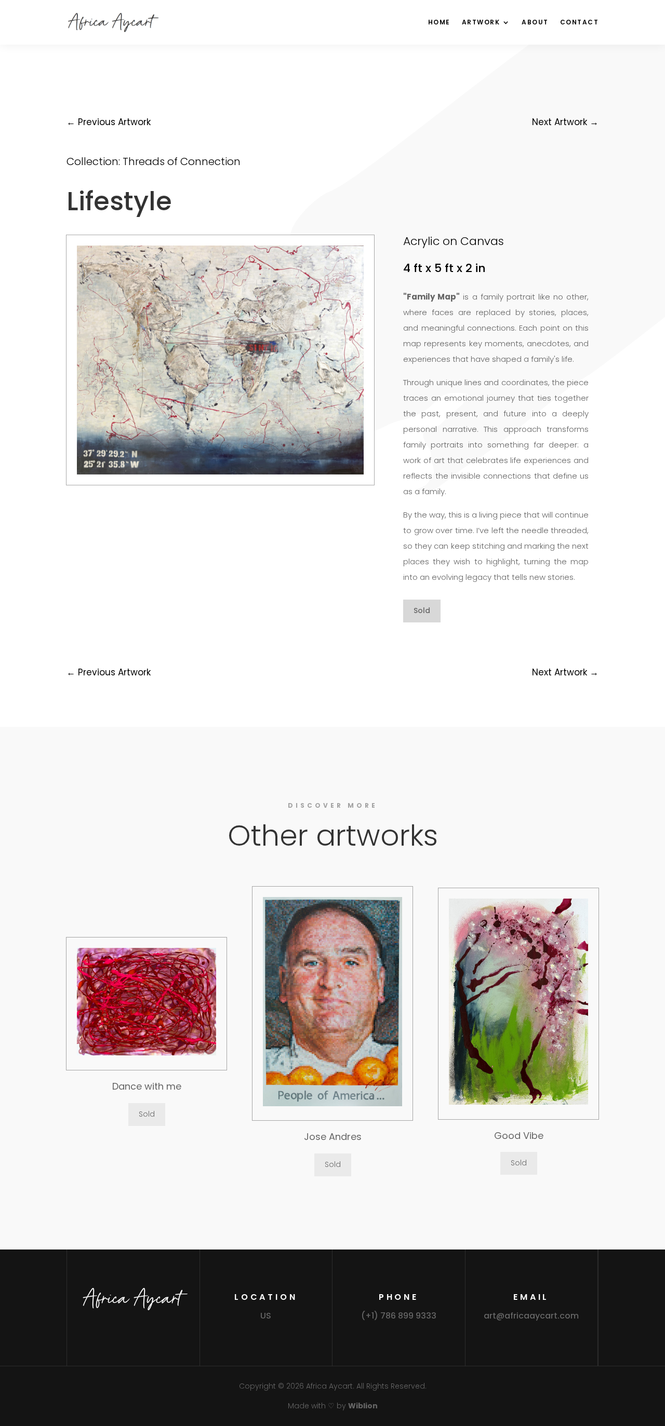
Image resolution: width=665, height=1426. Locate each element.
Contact (579, 22)
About (535, 22)
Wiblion (363, 1406)
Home (439, 22)
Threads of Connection (182, 161)
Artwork (481, 22)
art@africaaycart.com (531, 1316)
